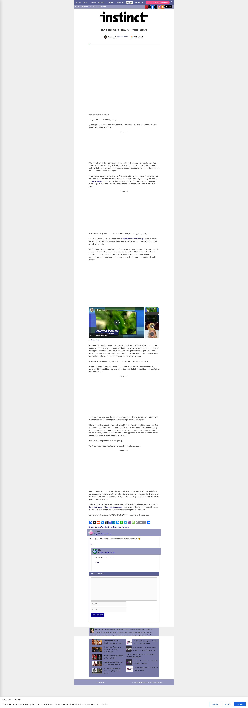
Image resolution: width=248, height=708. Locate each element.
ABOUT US (103, 6)
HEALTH (120, 2)
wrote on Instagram (99, 181)
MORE (138, 2)
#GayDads (113, 527)
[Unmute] (148, 313)
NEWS (85, 2)
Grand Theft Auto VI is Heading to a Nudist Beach (112, 642)
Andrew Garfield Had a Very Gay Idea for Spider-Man (113, 663)
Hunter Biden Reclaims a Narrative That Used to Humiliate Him (112, 649)
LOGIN (77, 6)
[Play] (146, 313)
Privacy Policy (100, 682)
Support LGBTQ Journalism (157, 2)
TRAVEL (111, 2)
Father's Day (100, 310)
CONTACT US (94, 6)
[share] (140, 309)
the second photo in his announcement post (105, 507)
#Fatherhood (104, 527)
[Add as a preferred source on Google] (137, 37)
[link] (92, 310)
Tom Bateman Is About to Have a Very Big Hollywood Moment (112, 671)
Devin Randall (122, 36)
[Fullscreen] (157, 313)
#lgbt (119, 527)
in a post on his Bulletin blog (132, 239)
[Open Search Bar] (172, 2)
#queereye (125, 527)
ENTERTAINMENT (98, 2)
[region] (124, 702)
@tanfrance (95, 527)
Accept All (240, 704)
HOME (78, 2)
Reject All (227, 704)
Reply (91, 544)
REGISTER (84, 6)
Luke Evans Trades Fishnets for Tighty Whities (113, 657)
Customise (215, 704)
